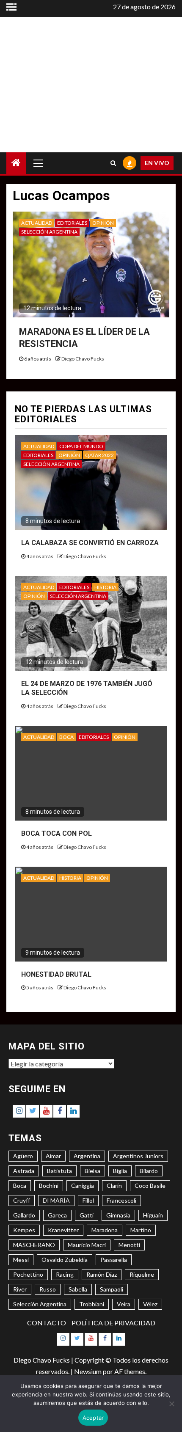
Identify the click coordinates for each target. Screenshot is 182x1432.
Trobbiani (91, 1304)
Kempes (24, 1230)
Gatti (87, 1215)
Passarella (113, 1259)
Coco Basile (150, 1185)
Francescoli (121, 1200)
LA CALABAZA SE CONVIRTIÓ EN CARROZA (90, 543)
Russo (47, 1289)
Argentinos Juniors (138, 1155)
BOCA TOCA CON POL (56, 833)
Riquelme (142, 1274)
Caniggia (82, 1185)
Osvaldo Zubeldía (64, 1259)
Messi (21, 1259)
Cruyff (21, 1200)
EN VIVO (157, 162)
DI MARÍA (56, 1200)
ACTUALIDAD (36, 223)
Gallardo (24, 1215)
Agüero (23, 1155)
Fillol (88, 1200)
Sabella (78, 1289)
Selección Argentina (39, 1304)
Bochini (48, 1185)
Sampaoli (111, 1289)
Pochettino (28, 1274)
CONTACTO (46, 1323)
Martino (140, 1230)
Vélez (150, 1304)
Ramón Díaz (101, 1274)
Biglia (120, 1170)
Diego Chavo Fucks (82, 358)
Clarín (114, 1185)
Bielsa (92, 1170)
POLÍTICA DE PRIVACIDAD (113, 1323)
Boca (19, 1185)
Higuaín (153, 1215)
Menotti (129, 1244)
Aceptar (93, 1417)
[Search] (113, 163)
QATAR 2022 (99, 455)
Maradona (104, 1230)
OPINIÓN (103, 223)
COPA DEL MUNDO (81, 446)
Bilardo (149, 1170)
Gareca (57, 1215)
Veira (123, 1304)
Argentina (87, 1155)
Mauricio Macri (87, 1244)
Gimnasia (118, 1215)
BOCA (66, 737)
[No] (171, 1403)
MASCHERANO (34, 1244)
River (20, 1289)
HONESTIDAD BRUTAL (56, 974)
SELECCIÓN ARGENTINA (49, 232)
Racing (65, 1274)
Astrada (23, 1170)
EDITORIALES (72, 223)
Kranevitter (63, 1230)
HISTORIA (105, 587)
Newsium (88, 1371)
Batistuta (59, 1170)
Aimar (53, 1155)
